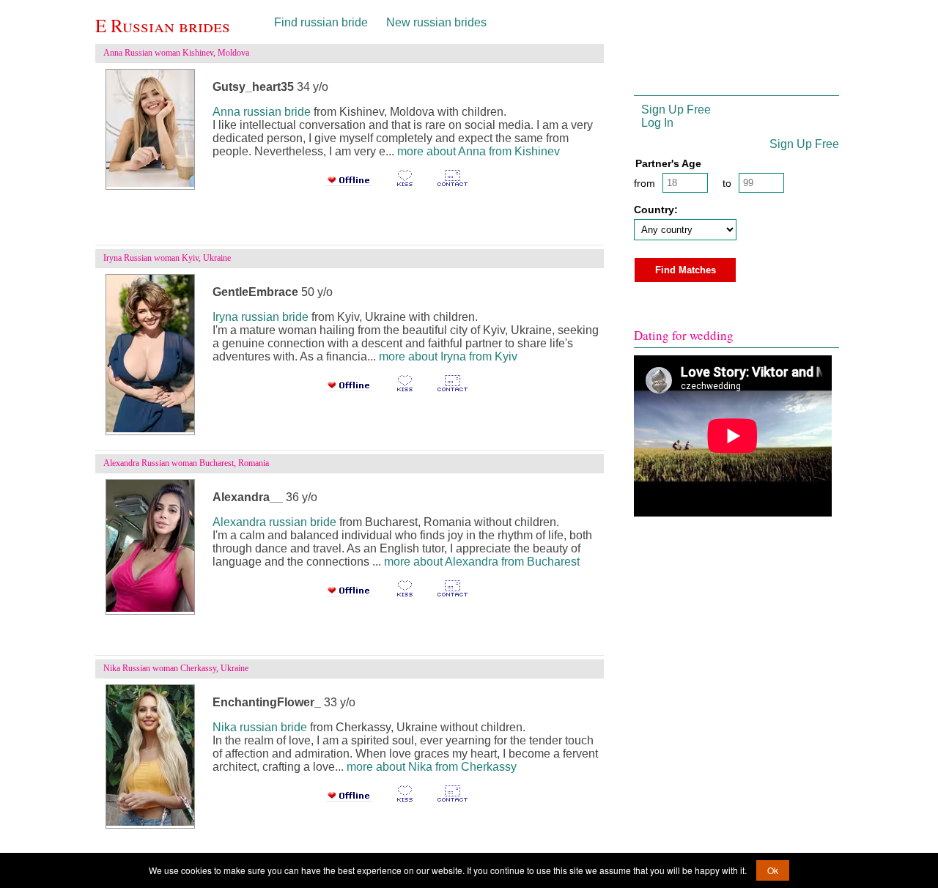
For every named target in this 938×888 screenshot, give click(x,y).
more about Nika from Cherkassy (432, 767)
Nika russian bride (260, 727)
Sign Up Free (676, 109)
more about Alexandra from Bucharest (482, 561)
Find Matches (685, 269)
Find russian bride (321, 22)
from (644, 183)
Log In (657, 122)
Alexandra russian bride (274, 522)
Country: (656, 209)
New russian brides (436, 22)
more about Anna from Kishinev (478, 151)
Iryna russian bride (261, 317)
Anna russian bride (262, 112)
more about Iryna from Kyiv (448, 356)
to (727, 183)
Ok (772, 870)
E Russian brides (162, 25)
